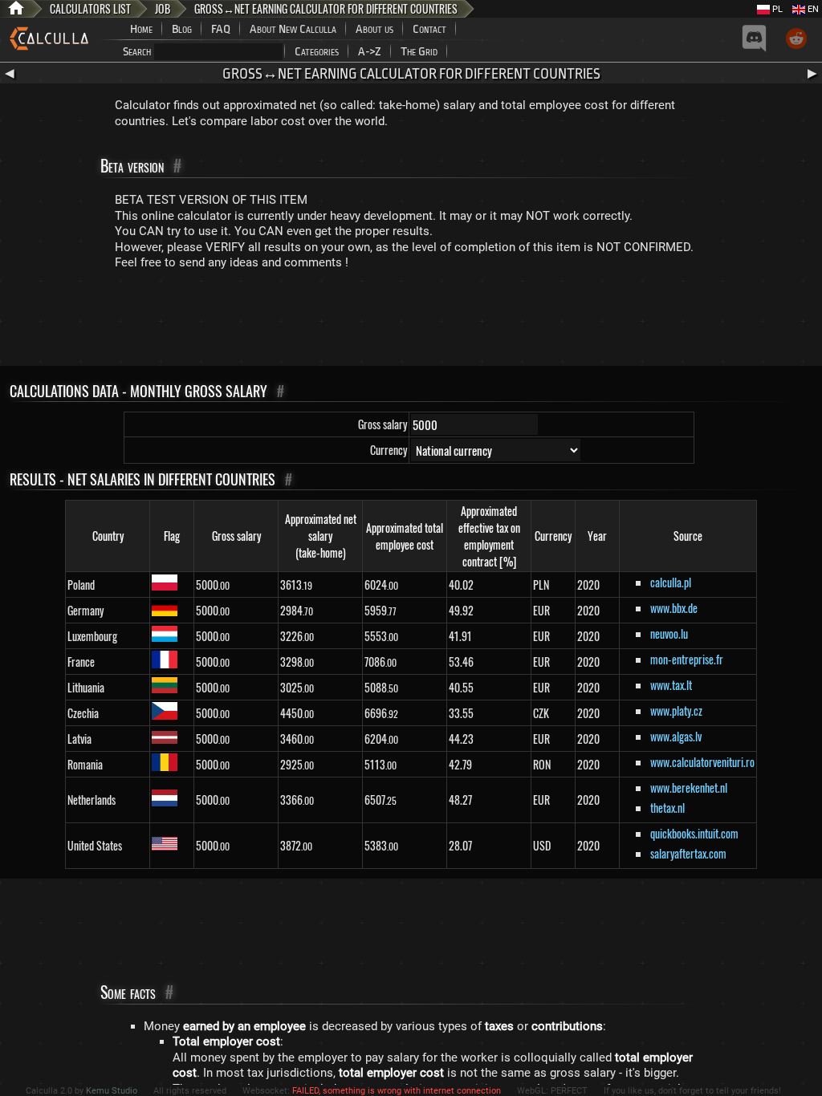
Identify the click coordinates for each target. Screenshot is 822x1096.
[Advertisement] (411, 322)
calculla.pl (670, 582)
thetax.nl (667, 807)
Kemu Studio (111, 1091)
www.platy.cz (676, 710)
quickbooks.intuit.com (694, 833)
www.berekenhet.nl (688, 787)
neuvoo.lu (669, 633)
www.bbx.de (674, 607)
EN (812, 9)
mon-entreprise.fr (686, 659)
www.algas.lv (676, 736)
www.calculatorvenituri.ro (702, 761)
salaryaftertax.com (688, 853)
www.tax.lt (671, 684)
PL (776, 9)
